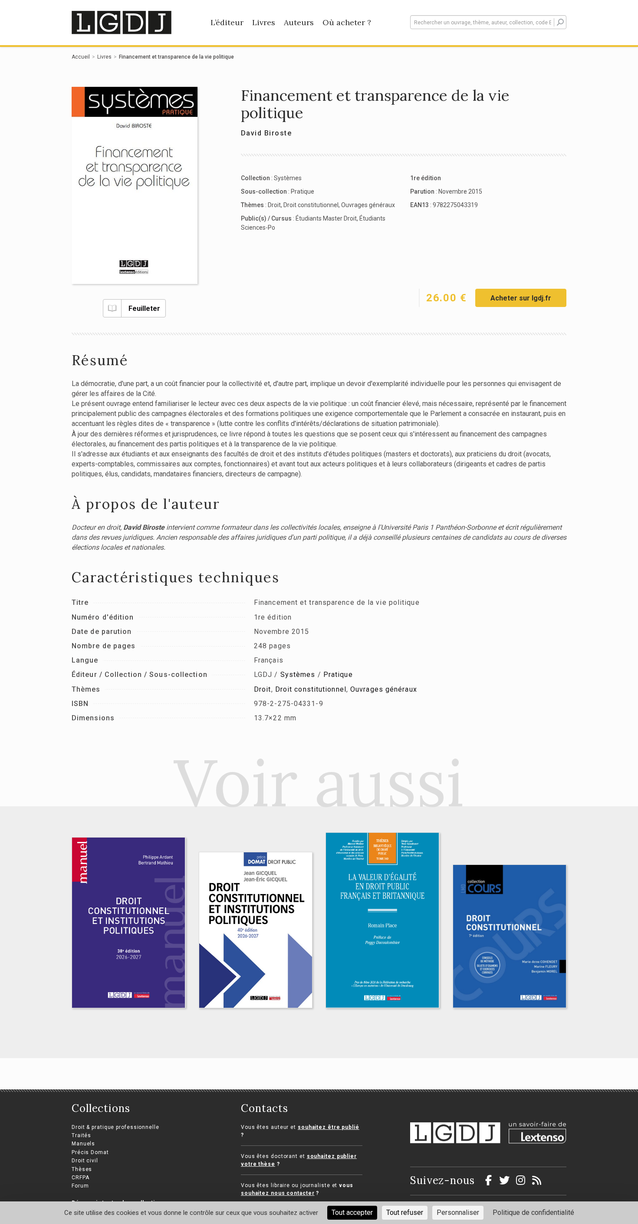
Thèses (82, 1169)
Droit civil (85, 1161)
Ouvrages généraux (368, 204)
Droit (274, 204)
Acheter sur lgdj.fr (520, 298)
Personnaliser (458, 1212)
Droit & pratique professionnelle (115, 1127)
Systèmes (288, 178)
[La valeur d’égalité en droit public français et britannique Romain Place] (382, 920)
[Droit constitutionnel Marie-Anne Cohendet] (509, 936)
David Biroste (266, 133)
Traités (81, 1135)
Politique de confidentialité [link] (533, 1212)
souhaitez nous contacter (278, 1193)
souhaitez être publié (328, 1127)
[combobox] (488, 22)
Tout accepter (352, 1212)
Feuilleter (144, 308)
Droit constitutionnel (311, 204)
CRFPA (80, 1178)
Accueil (81, 57)
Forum (80, 1186)
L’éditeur (226, 22)
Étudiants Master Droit (326, 218)
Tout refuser (404, 1212)
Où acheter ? (346, 22)
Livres (263, 22)
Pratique (302, 191)
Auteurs (299, 22)
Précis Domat (90, 1152)
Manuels (83, 1144)
